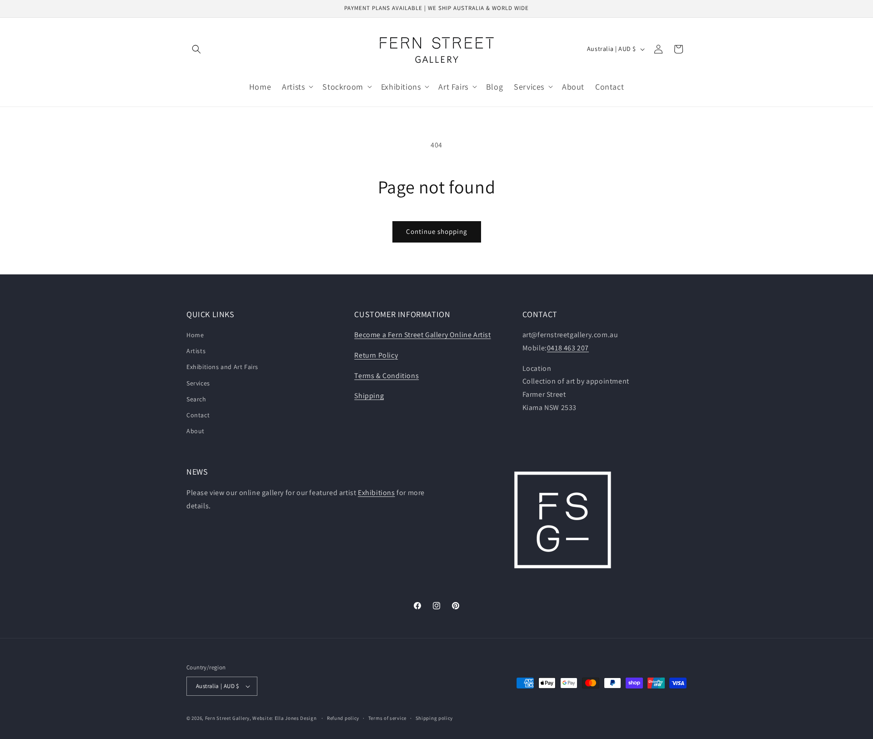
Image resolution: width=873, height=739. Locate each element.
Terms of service (387, 718)
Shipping (369, 395)
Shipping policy (434, 718)
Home (195, 335)
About (195, 431)
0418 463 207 (568, 348)
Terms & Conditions (386, 375)
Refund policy (343, 718)
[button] (196, 49)
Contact (198, 415)
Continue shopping (436, 231)
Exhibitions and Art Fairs (222, 367)
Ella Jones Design (296, 718)
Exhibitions (376, 492)
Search (196, 399)
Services (198, 383)
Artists (196, 351)
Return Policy (376, 355)
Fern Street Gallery (227, 718)
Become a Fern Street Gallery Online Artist (422, 334)
